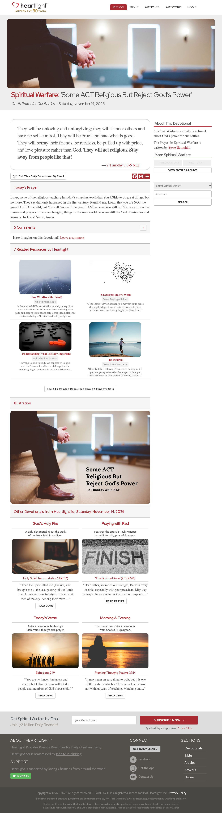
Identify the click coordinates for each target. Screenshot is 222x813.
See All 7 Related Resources (80, 389)
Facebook (144, 759)
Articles (152, 7)
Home (189, 777)
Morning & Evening (115, 617)
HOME (191, 7)
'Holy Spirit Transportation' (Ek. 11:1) (45, 578)
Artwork (173, 7)
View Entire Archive (182, 170)
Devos (118, 7)
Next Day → (197, 162)
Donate (21, 776)
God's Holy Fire (45, 523)
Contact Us (145, 777)
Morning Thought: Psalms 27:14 (115, 672)
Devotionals (193, 748)
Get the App (146, 768)
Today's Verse (45, 617)
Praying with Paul (115, 523)
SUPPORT (19, 761)
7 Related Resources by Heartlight (41, 249)
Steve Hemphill (179, 147)
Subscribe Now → (169, 720)
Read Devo (45, 605)
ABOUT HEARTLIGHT (31, 740)
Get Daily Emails (145, 748)
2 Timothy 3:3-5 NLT (123, 165)
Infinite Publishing (69, 754)
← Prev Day (167, 162)
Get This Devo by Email (41, 176)
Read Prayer (115, 601)
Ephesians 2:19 (45, 672)
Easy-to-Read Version (112, 798)
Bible (134, 7)
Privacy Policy (184, 728)
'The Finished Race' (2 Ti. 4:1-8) (115, 578)
